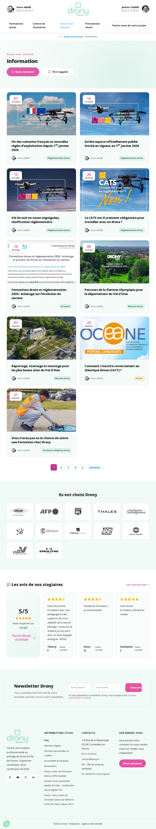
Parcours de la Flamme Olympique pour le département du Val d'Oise (114, 292)
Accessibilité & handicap (56, 760)
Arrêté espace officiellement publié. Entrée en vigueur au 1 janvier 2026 (112, 144)
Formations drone (16, 25)
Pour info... (13, 798)
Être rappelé (60, 72)
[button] (25, 10)
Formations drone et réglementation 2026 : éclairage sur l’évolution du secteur (38, 294)
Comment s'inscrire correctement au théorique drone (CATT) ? (112, 368)
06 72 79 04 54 (89, 753)
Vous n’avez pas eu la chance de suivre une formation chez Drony (39, 440)
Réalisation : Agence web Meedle (85, 823)
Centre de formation (39, 25)
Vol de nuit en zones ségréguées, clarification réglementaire (35, 220)
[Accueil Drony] (17, 737)
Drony (64, 823)
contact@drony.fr (90, 759)
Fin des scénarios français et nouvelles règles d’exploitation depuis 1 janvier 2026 (40, 146)
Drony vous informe (66, 25)
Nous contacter (24, 72)
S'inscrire (136, 687)
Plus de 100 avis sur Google (21, 637)
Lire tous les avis (136, 584)
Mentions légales (52, 745)
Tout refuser (13, 813)
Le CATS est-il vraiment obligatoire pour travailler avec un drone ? (114, 220)
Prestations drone (92, 25)
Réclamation (50, 766)
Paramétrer (35, 813)
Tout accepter (56, 813)
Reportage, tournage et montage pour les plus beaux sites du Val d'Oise (40, 368)
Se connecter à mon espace (96, 773)
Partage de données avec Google (22, 796)
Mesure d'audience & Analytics (21, 801)
